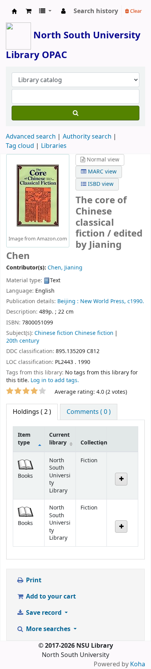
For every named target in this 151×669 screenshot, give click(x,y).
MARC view (101, 172)
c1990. (135, 301)
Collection (94, 443)
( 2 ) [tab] (32, 412)
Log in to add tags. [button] (55, 380)
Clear (135, 11)
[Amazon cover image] (37, 195)
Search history (96, 11)
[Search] (75, 113)
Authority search (87, 136)
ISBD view (99, 184)
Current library (59, 438)
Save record (43, 613)
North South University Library (14, 11)
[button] (28, 11)
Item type (24, 438)
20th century (22, 341)
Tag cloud (20, 146)
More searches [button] (48, 629)
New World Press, (103, 301)
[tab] (88, 412)
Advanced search (31, 136)
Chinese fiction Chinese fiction (73, 333)
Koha (137, 664)
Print (32, 580)
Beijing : (68, 301)
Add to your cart (50, 596)
